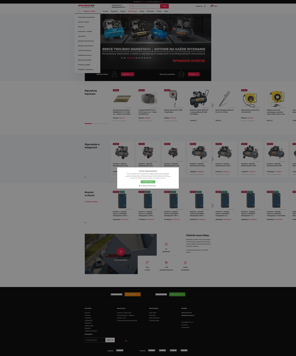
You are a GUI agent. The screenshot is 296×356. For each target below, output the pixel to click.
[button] (148, 186)
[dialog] (148, 178)
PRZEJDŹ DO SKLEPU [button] (148, 181)
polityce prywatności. (161, 178)
